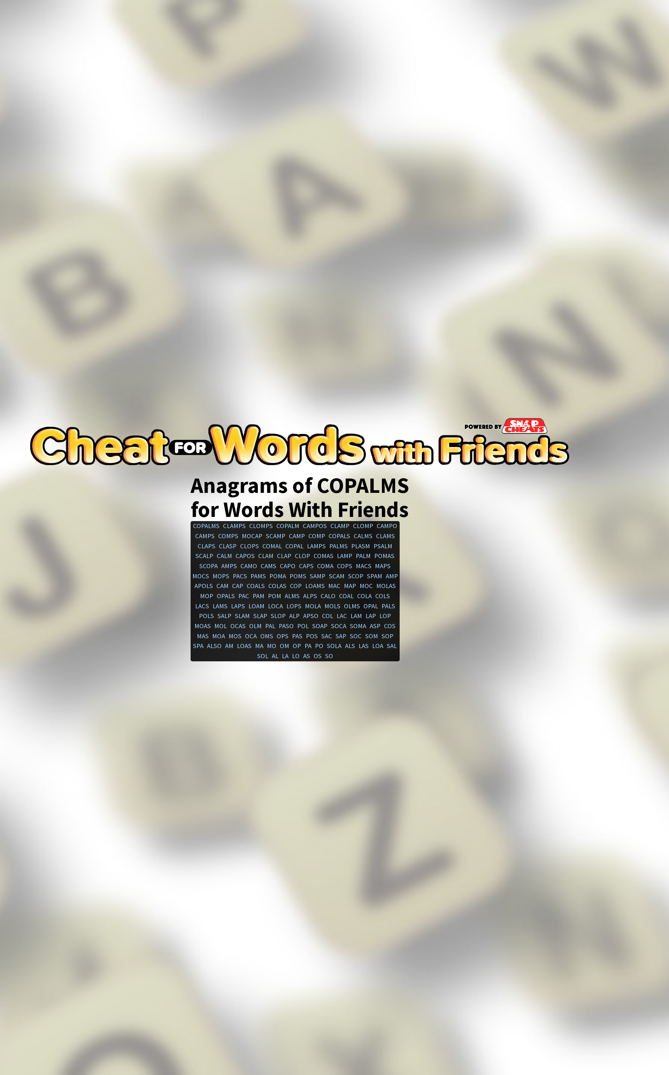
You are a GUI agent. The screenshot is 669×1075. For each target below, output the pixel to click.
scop (355, 576)
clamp (339, 526)
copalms (206, 526)
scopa (208, 566)
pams (258, 576)
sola (334, 646)
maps (383, 566)
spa (198, 646)
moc (366, 586)
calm (224, 556)
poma (277, 576)
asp (375, 626)
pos (312, 636)
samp (317, 576)
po (319, 646)
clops (249, 546)
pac (243, 596)
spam (374, 576)
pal (270, 626)
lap (371, 616)
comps (228, 536)
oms (266, 636)
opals (226, 596)
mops (221, 576)
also (214, 646)
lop (385, 616)
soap (320, 626)
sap (341, 636)
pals (388, 606)
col (327, 616)
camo (248, 566)
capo (287, 566)
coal (346, 596)
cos (389, 626)
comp (316, 536)
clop (302, 556)
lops (293, 606)
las (364, 646)
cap (237, 586)
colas (277, 586)
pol (303, 626)
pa (308, 646)
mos (235, 636)
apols (203, 586)
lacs (202, 606)
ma (259, 646)
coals (256, 586)
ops (283, 636)
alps (310, 596)
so (329, 656)
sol (262, 656)
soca (338, 626)
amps (229, 566)
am (229, 646)
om (284, 646)
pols (206, 616)
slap (260, 616)
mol (220, 626)
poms (298, 576)
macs (363, 566)
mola (313, 606)
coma (325, 566)
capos (245, 556)
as (306, 656)
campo (387, 526)
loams (315, 586)
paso (286, 626)
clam (266, 556)
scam (337, 576)
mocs (200, 576)
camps (205, 536)
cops (344, 566)
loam (256, 606)
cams (268, 566)
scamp (275, 536)
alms (292, 596)
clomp (363, 526)
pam (258, 596)
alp (294, 616)
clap (284, 556)
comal (272, 546)
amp (392, 576)
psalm (383, 546)
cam (222, 586)
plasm (360, 546)
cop (296, 586)
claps (206, 546)
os (318, 656)
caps (306, 566)
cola (364, 596)
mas (203, 636)
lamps (316, 546)
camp (297, 536)
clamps (234, 526)
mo (271, 646)
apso (310, 616)
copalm (287, 526)
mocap (252, 536)
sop (387, 636)
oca (251, 636)
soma (358, 626)
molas (386, 586)
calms (363, 536)
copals (339, 536)
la (285, 656)
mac (334, 586)
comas (323, 556)
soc (356, 636)
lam (356, 616)
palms (338, 546)
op (297, 646)
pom (274, 596)
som (371, 636)
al (275, 656)
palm (363, 556)
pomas (384, 556)
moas (202, 626)
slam (242, 616)
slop (278, 616)
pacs (240, 576)
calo (328, 596)
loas (244, 646)
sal (392, 646)
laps (238, 606)
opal (370, 606)
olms (352, 606)
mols (332, 606)
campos (315, 526)
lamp (344, 556)
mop (206, 596)
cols (382, 596)
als (350, 646)
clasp (228, 546)
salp (224, 616)
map (350, 586)
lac (342, 616)
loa (377, 646)
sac (326, 636)
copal (294, 546)
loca (275, 606)
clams (385, 536)
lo (296, 656)
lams (220, 606)
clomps (261, 526)
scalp (204, 556)
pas (297, 636)
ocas (238, 626)
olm (255, 626)
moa (218, 636)
